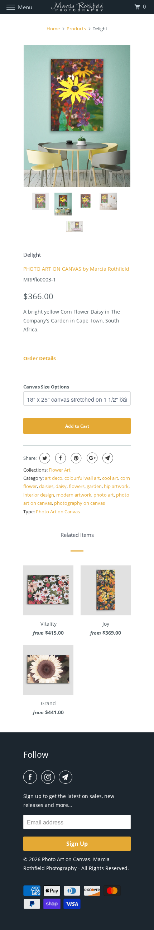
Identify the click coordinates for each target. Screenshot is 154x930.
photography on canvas (79, 503)
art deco (53, 478)
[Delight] (77, 116)
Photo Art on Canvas (58, 511)
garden (94, 486)
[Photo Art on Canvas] (77, 7)
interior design (38, 495)
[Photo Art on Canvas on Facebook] (31, 777)
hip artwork (116, 486)
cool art (110, 478)
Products (76, 28)
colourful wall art (82, 478)
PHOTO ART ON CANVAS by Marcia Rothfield (76, 268)
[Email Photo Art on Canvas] (67, 777)
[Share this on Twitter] (44, 458)
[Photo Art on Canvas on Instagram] (49, 777)
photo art (103, 495)
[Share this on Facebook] (59, 458)
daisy (61, 486)
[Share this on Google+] (91, 458)
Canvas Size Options (46, 386)
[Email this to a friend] (107, 458)
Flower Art (60, 470)
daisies (46, 486)
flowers (77, 486)
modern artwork (73, 495)
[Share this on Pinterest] (75, 458)
